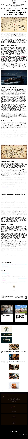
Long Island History (14, 6)
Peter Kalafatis (14, 290)
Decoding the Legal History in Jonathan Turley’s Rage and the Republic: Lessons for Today (21, 297)
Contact (14, 423)
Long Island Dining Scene (6, 315)
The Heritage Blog (14, 417)
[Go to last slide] (2, 314)
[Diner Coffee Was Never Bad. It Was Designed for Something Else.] (14, 367)
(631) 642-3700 (14, 401)
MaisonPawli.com (14, 422)
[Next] (26, 314)
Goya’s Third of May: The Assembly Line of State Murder (7, 296)
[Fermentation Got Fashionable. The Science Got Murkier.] (14, 385)
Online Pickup (14, 411)
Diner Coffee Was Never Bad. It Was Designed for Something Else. (10, 371)
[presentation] (7, 309)
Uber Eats (14, 410)
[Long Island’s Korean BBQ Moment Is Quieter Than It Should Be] (14, 376)
